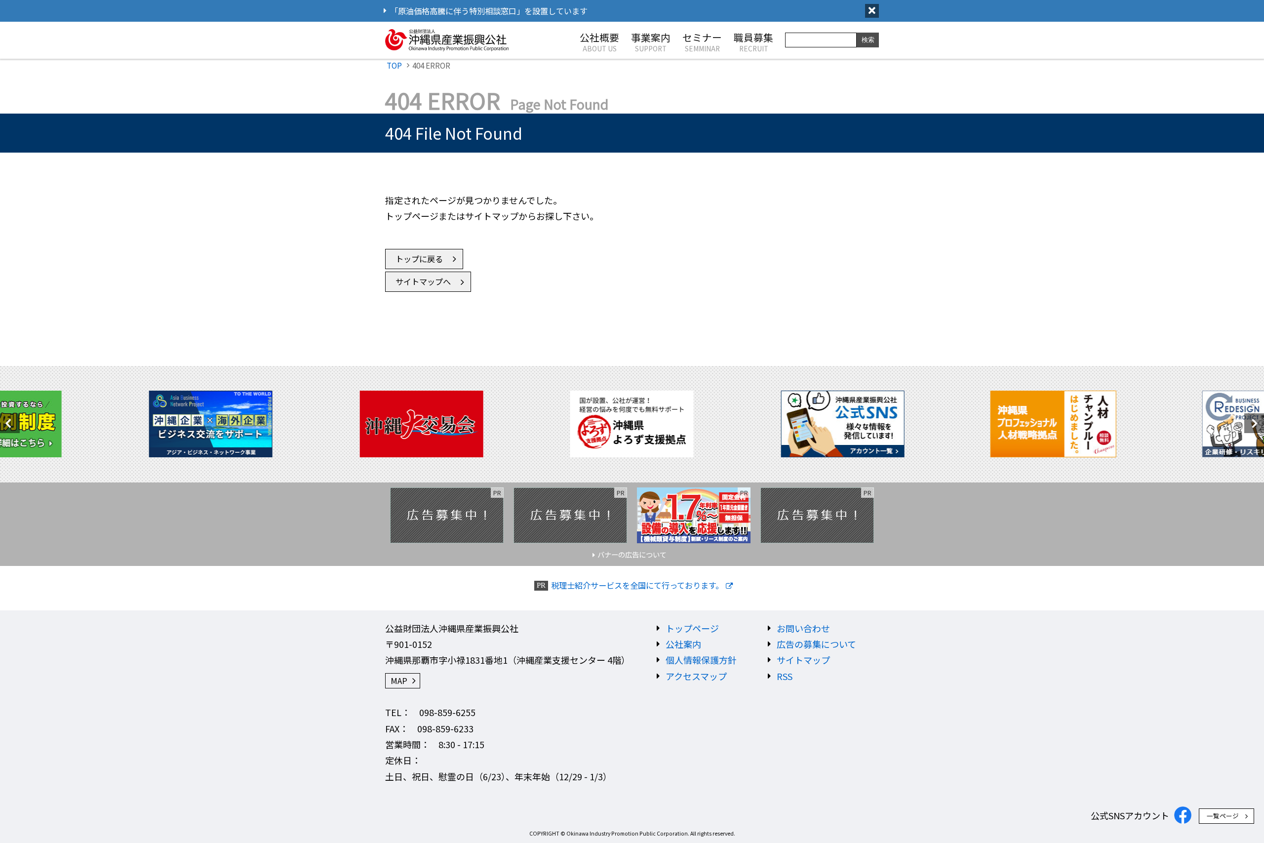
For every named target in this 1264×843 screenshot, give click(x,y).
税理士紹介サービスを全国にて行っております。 (637, 585)
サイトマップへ (423, 281)
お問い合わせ (803, 628)
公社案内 (683, 644)
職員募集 (753, 41)
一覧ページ (1223, 815)
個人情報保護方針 (701, 659)
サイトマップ (803, 659)
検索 (868, 39)
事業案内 (651, 41)
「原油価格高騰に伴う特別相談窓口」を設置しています (489, 11)
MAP (399, 680)
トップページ (692, 628)
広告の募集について (816, 644)
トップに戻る (419, 259)
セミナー (702, 41)
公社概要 (599, 41)
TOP (394, 65)
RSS (784, 676)
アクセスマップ (696, 676)
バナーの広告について (632, 554)
